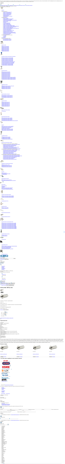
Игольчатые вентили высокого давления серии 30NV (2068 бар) (11, 156)
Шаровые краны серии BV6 (5, 49)
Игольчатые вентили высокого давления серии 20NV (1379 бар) (11, 149)
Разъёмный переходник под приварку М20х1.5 (9, 32)
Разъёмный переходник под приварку (8, 31)
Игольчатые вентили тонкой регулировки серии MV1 (9, 77)
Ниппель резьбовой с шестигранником (8, 18)
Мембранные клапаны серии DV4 (6, 86)
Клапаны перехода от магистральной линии (7, 221)
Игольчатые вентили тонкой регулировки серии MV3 (9, 78)
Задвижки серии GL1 (4, 235)
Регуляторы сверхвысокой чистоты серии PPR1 (8, 62)
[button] (64, 232)
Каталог (3, 387)
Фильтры (3, 171)
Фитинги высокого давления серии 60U (8, 158)
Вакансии (3, 391)
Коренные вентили (4, 206)
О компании (3, 390)
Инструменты (3, 184)
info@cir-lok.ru (3, 282)
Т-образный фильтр (4, 174)
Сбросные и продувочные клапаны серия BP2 (8, 196)
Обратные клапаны (4, 100)
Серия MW (4, 35)
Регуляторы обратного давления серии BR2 (7, 64)
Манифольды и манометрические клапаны (7, 163)
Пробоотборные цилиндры (5, 178)
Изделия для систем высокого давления (7, 142)
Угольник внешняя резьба (6, 23)
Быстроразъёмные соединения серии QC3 (7, 96)
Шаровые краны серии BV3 (5, 47)
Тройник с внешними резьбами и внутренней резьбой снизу (11, 28)
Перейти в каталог (4, 381)
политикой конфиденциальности (15, 414)
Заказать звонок (6, 259)
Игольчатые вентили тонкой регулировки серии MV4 (9, 79)
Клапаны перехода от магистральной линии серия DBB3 (9, 227)
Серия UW (4, 36)
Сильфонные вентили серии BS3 (6, 138)
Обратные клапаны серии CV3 (6, 103)
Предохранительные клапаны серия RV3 (7, 119)
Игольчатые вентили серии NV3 (6, 73)
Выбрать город (2, 401)
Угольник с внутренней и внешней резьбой (8, 25)
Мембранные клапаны (5, 84)
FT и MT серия (4, 111)
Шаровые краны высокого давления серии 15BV (9, 145)
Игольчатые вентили (4, 70)
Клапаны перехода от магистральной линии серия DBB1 (9, 226)
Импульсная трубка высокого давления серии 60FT (10, 159)
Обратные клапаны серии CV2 (6, 102)
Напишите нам (4, 279)
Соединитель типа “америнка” (7, 33)
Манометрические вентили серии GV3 (7, 166)
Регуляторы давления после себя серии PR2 (7, 58)
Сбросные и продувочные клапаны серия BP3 (8, 197)
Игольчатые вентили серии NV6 (6, 75)
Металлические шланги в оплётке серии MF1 (8, 126)
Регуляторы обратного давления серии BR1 (7, 63)
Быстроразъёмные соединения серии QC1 (7, 95)
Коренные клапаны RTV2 (5, 208)
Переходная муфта (5, 21)
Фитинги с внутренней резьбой (7, 13)
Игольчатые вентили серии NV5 (6, 74)
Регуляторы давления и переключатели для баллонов (8, 56)
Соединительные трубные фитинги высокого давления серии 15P (11, 148)
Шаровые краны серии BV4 (5, 48)
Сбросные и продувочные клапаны (6, 194)
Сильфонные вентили (4, 135)
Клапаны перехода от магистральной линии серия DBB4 (9, 228)
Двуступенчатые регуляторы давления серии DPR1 (8, 61)
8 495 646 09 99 (2, 259)
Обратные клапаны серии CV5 (6, 104)
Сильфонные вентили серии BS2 (6, 137)
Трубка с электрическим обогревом (6, 246)
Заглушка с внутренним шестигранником (8, 30)
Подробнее (4, 356)
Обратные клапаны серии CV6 (6, 105)
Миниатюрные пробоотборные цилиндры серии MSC (9, 180)
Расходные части (5, 16)
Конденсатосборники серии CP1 (6, 216)
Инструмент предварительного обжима (7, 188)
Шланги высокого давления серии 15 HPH (7, 129)
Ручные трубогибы (4, 185)
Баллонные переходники (6, 34)
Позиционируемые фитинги (7, 14)
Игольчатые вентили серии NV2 (6, 72)
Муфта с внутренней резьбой (7, 20)
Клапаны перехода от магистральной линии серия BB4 (9, 225)
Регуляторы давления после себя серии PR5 (7, 60)
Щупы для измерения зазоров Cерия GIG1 (7, 187)
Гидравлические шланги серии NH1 (6, 127)
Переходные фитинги (6, 15)
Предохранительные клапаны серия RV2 (7, 118)
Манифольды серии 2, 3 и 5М (5, 164)
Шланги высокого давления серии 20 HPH (7, 130)
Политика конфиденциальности (6, 404)
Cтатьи (3, 389)
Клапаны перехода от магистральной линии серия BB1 (9, 223)
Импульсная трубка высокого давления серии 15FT (10, 147)
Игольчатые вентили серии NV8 (6, 76)
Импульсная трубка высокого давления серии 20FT (10, 153)
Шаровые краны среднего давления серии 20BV (9, 151)
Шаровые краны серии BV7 (5, 50)
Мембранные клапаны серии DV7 (6, 88)
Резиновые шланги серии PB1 (6, 128)
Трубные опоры (4, 239)
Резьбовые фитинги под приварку (7, 19)
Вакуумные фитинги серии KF (7, 39)
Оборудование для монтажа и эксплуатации (7, 248)
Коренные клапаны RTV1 (5, 207)
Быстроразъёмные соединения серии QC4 (7, 97)
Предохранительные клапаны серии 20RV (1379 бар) (10, 150)
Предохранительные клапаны (5, 116)
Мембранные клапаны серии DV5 (6, 87)
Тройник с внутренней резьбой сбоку (8, 27)
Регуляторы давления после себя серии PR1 (7, 57)
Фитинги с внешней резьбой (7, 12)
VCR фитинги (3, 37)
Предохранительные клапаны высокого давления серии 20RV (10, 120)
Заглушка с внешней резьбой (7, 29)
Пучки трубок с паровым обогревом (6, 247)
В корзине (1, 309)
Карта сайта (3, 403)
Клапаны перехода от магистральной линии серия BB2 (9, 224)
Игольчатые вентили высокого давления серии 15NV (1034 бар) (11, 144)
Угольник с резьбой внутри (6, 22)
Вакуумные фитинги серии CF (7, 40)
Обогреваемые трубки (5, 244)
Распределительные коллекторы (6, 212)
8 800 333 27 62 (4, 274)
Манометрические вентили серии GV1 (7, 165)
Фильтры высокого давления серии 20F (8, 152)
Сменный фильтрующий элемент (6, 173)
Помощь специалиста (5, 309)
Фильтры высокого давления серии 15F (8, 146)
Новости (3, 388)
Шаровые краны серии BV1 (5, 46)
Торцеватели (3, 186)
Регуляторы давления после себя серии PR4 (7, 59)
